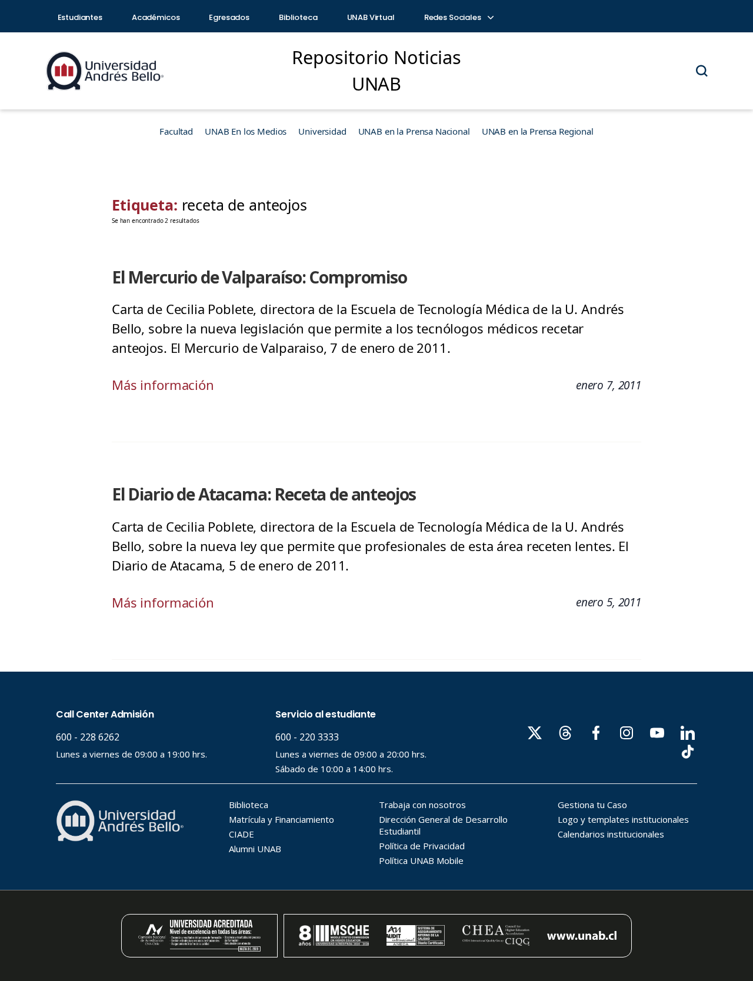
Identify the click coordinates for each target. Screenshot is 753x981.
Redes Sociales (453, 17)
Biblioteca (298, 17)
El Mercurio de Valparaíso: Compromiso (259, 277)
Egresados (229, 17)
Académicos (156, 17)
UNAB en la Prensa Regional (538, 131)
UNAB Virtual (371, 17)
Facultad (176, 131)
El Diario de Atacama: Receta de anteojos (264, 494)
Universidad (322, 131)
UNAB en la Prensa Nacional (414, 131)
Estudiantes (80, 17)
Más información (163, 384)
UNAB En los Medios (245, 131)
